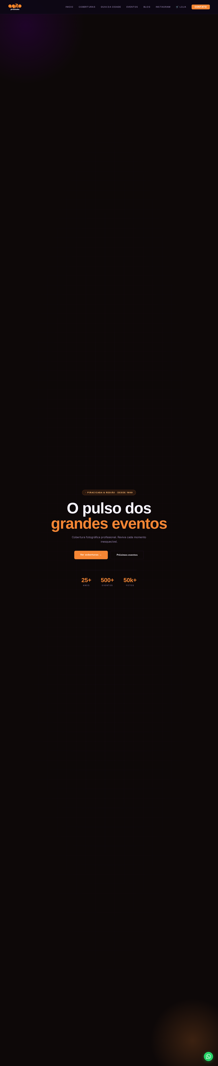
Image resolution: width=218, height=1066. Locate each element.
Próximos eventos (127, 554)
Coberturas (87, 7)
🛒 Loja (181, 7)
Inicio (69, 7)
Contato (201, 7)
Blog (147, 7)
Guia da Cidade (111, 7)
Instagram (163, 7)
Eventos (132, 7)
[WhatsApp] (208, 1056)
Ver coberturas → (91, 554)
